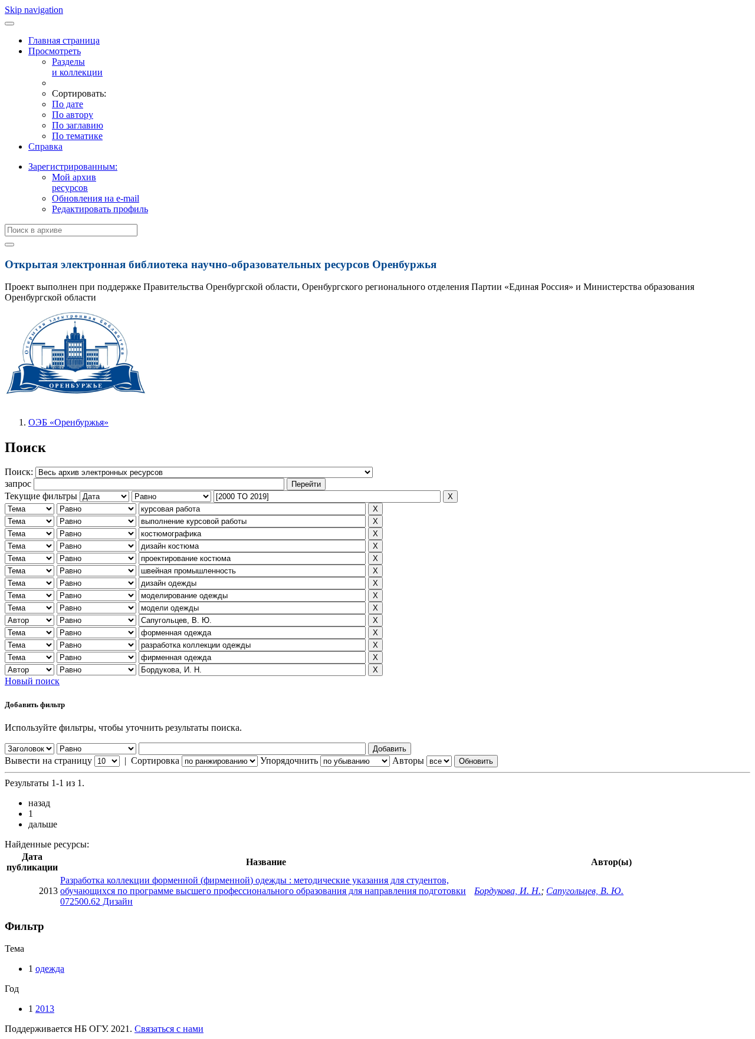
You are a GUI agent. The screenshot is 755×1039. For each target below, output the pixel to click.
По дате (67, 104)
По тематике (77, 136)
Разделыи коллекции (77, 67)
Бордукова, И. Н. (507, 891)
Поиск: (20, 472)
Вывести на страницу (48, 761)
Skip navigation (34, 10)
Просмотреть (54, 51)
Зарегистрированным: (72, 166)
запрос (18, 484)
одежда (49, 969)
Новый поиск (32, 681)
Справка (45, 146)
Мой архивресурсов (74, 182)
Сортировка (155, 761)
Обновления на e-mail (95, 198)
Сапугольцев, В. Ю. (584, 891)
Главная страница (64, 40)
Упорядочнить (289, 761)
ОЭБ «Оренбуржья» (68, 422)
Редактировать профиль (100, 209)
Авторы (408, 761)
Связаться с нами (168, 1029)
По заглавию (77, 125)
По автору (72, 115)
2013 (44, 1009)
